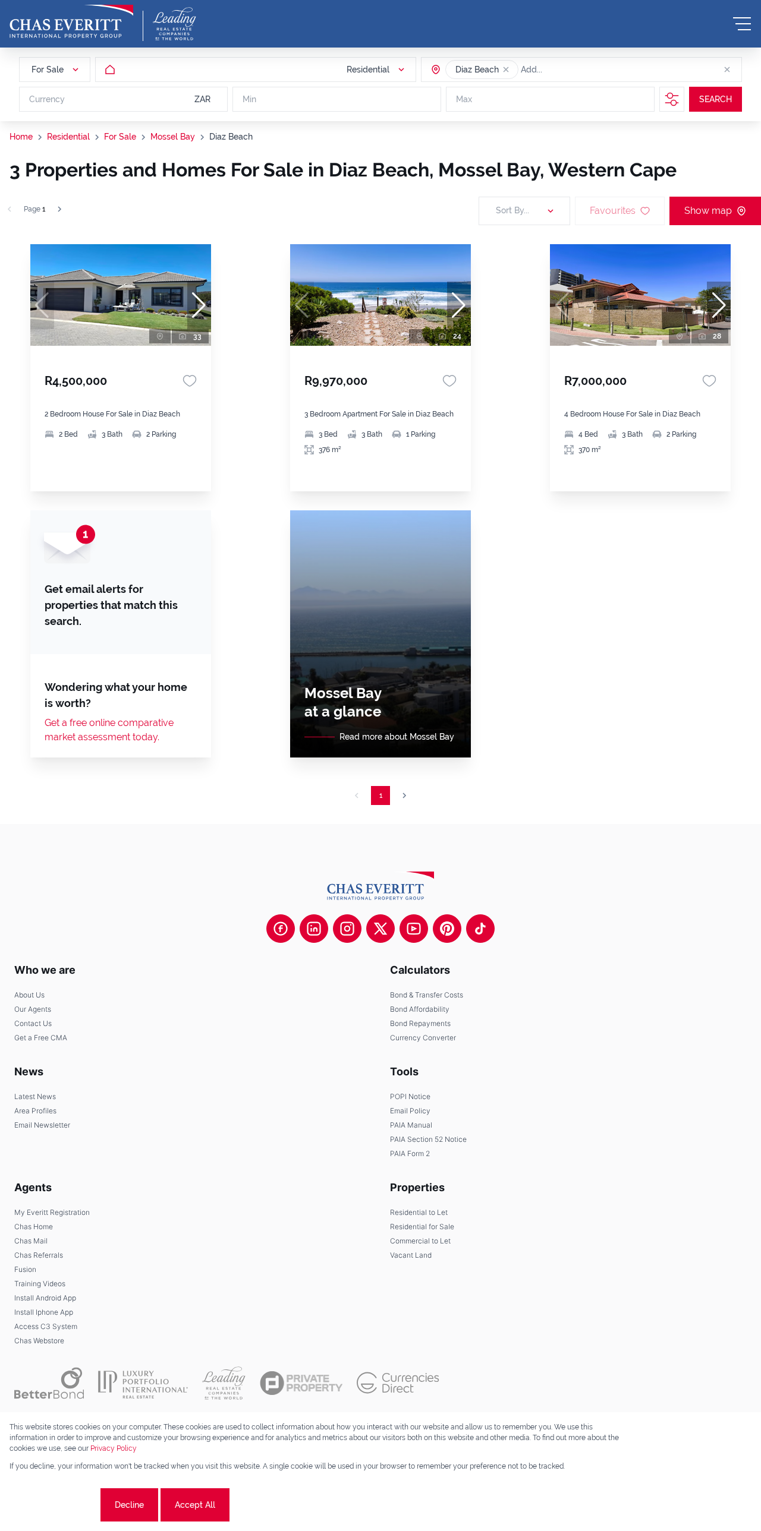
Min (249, 99)
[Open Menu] (741, 23)
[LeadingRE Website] (224, 1383)
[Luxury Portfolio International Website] (143, 1383)
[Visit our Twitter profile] (380, 928)
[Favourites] (190, 381)
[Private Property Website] (301, 1383)
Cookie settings (54, 1505)
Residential (68, 136)
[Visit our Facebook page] (280, 928)
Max (464, 99)
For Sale (120, 136)
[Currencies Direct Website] (398, 1383)
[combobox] (566, 69)
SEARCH (715, 99)
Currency (47, 99)
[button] (506, 69)
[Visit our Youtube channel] (414, 928)
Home (21, 136)
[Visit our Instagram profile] (347, 928)
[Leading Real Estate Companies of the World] (174, 23)
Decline (129, 1505)
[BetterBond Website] (49, 1383)
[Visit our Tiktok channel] (480, 928)
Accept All (195, 1505)
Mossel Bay (172, 136)
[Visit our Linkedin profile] (314, 928)
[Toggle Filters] (671, 99)
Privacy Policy (113, 1448)
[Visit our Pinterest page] (447, 928)
